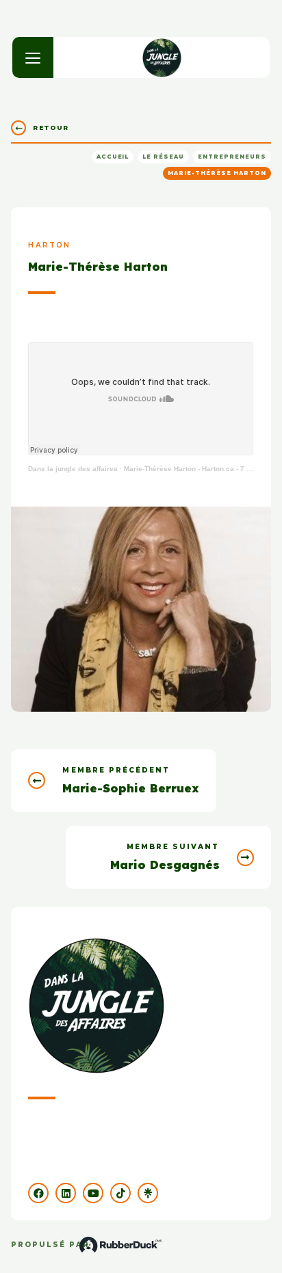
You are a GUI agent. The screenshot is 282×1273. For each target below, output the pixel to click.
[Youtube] (93, 1193)
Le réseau (163, 156)
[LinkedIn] (65, 1193)
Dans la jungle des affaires (73, 468)
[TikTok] (120, 1193)
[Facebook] (38, 1193)
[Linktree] (148, 1193)
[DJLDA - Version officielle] (161, 57)
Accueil (113, 156)
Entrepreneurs (232, 156)
